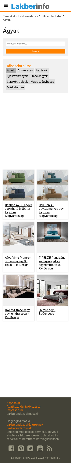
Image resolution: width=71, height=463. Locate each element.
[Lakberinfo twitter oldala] (30, 448)
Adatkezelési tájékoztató (24, 406)
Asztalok (42, 70)
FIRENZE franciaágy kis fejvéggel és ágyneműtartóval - (52, 263)
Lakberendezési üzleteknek (25, 424)
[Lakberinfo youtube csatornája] (40, 448)
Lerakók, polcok (17, 81)
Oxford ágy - (47, 311)
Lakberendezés (28, 16)
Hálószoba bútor (51, 16)
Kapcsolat (13, 403)
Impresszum (15, 410)
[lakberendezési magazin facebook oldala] (11, 448)
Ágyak (7, 19)
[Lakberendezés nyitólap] (30, 5)
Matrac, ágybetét (42, 81)
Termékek (9, 16)
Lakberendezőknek (19, 428)
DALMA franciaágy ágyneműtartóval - (17, 313)
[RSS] (49, 448)
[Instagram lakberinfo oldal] (21, 448)
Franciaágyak (39, 76)
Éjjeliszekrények (17, 76)
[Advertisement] (35, 131)
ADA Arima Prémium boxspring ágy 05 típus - (18, 261)
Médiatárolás (15, 87)
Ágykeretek (25, 70)
